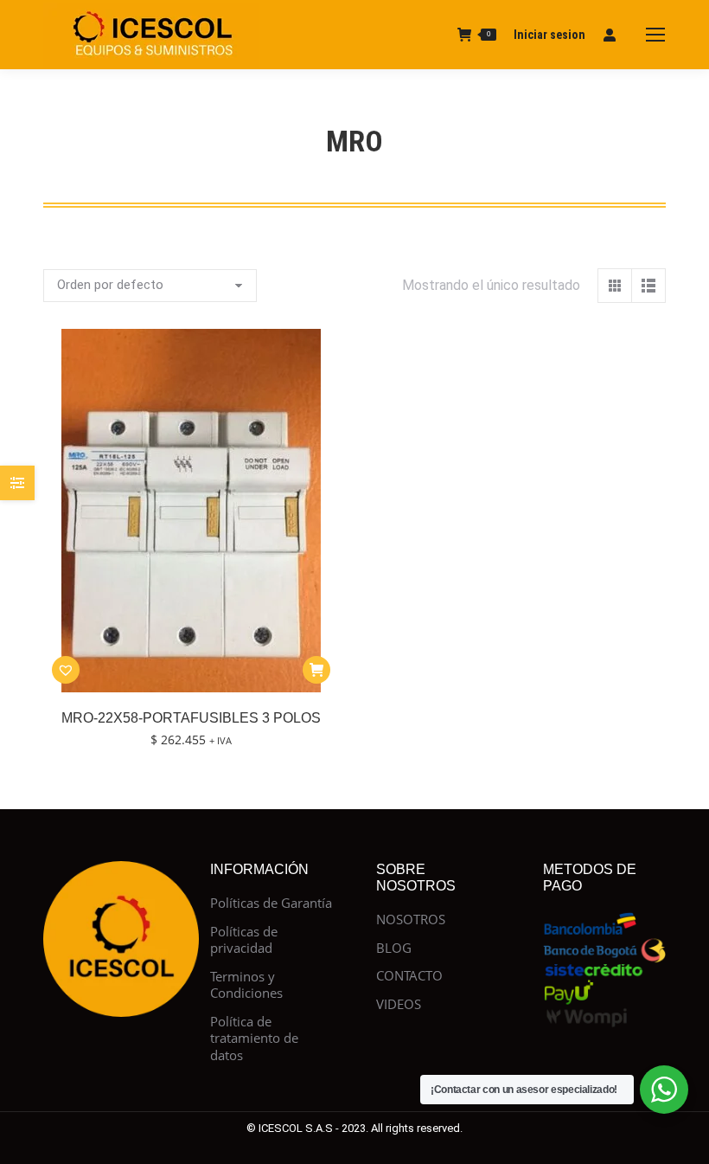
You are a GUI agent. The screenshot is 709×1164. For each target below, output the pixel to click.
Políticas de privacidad (244, 940)
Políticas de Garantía (271, 903)
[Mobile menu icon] (655, 34)
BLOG (394, 948)
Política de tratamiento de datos (254, 1038)
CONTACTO (409, 976)
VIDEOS (398, 1004)
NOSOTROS (410, 919)
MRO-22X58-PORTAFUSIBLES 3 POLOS (191, 718)
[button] (66, 670)
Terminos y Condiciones (246, 985)
